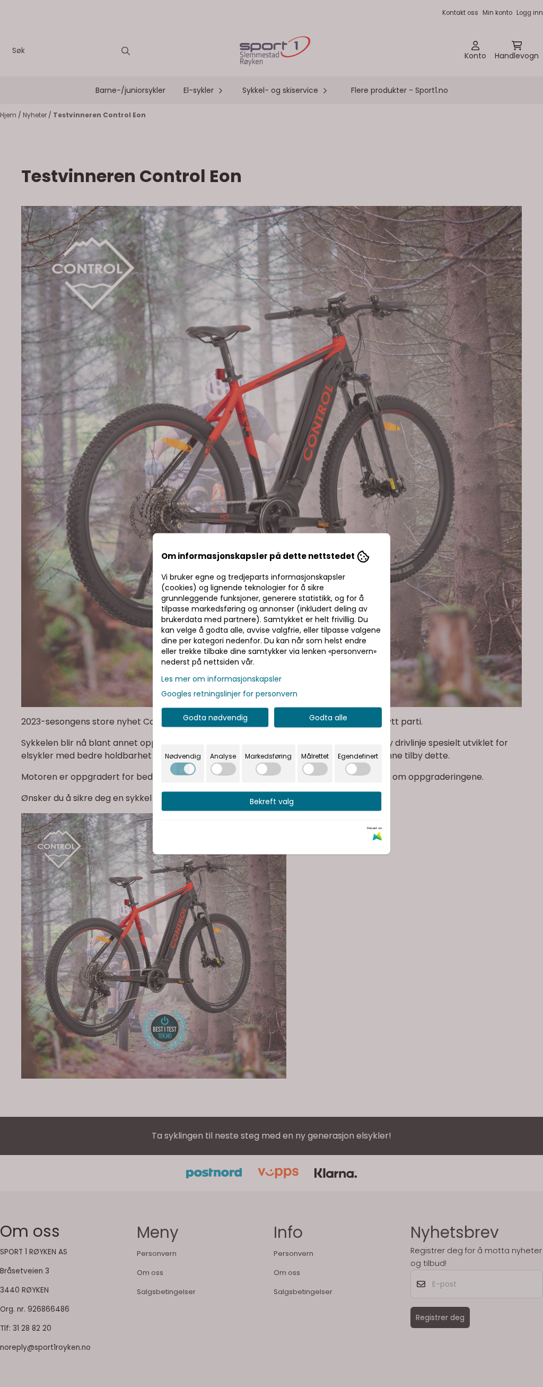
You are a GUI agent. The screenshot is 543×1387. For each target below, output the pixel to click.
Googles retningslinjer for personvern (229, 693)
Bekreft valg (272, 801)
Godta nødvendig (215, 717)
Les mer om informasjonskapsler (221, 678)
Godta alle (328, 717)
